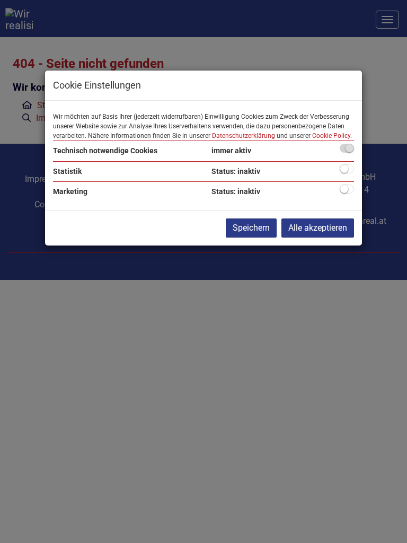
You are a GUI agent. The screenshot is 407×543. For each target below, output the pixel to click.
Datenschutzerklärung (243, 135)
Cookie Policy (331, 135)
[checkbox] (347, 148)
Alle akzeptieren (317, 228)
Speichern (251, 228)
